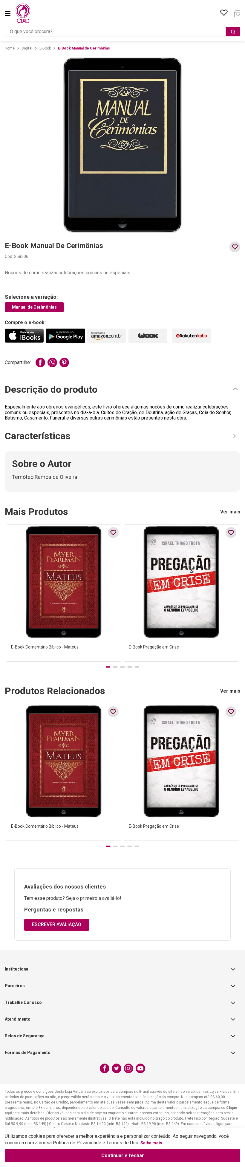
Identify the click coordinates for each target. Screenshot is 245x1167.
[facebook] (40, 362)
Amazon (106, 336)
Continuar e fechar (122, 1155)
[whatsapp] (52, 362)
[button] (122, 389)
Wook (147, 336)
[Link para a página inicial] (10, 48)
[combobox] (122, 31)
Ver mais (230, 512)
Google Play (65, 336)
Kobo (191, 336)
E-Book (45, 48)
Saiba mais (151, 1142)
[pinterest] (64, 362)
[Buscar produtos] (233, 31)
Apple (24, 336)
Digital (27, 48)
